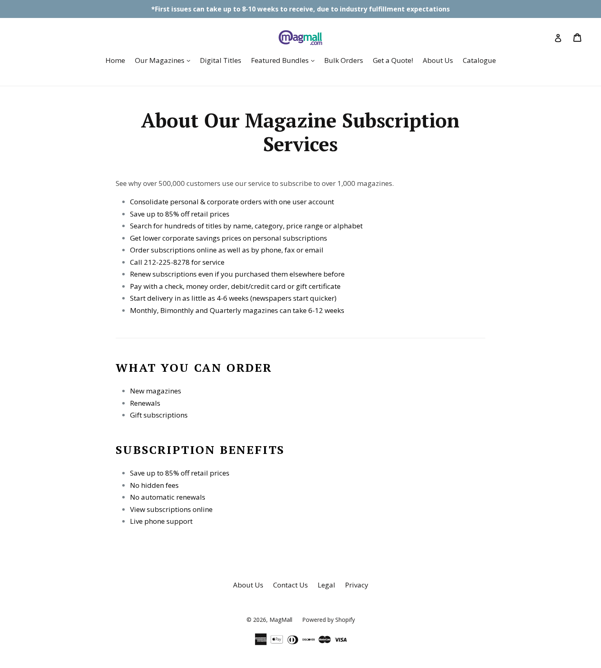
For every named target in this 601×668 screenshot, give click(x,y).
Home (115, 60)
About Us (438, 60)
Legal (326, 585)
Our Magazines (164, 60)
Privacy (356, 585)
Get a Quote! (393, 60)
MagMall (280, 619)
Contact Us (290, 585)
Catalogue (479, 60)
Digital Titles (220, 60)
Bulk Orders (343, 60)
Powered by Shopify (328, 619)
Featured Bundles (284, 60)
